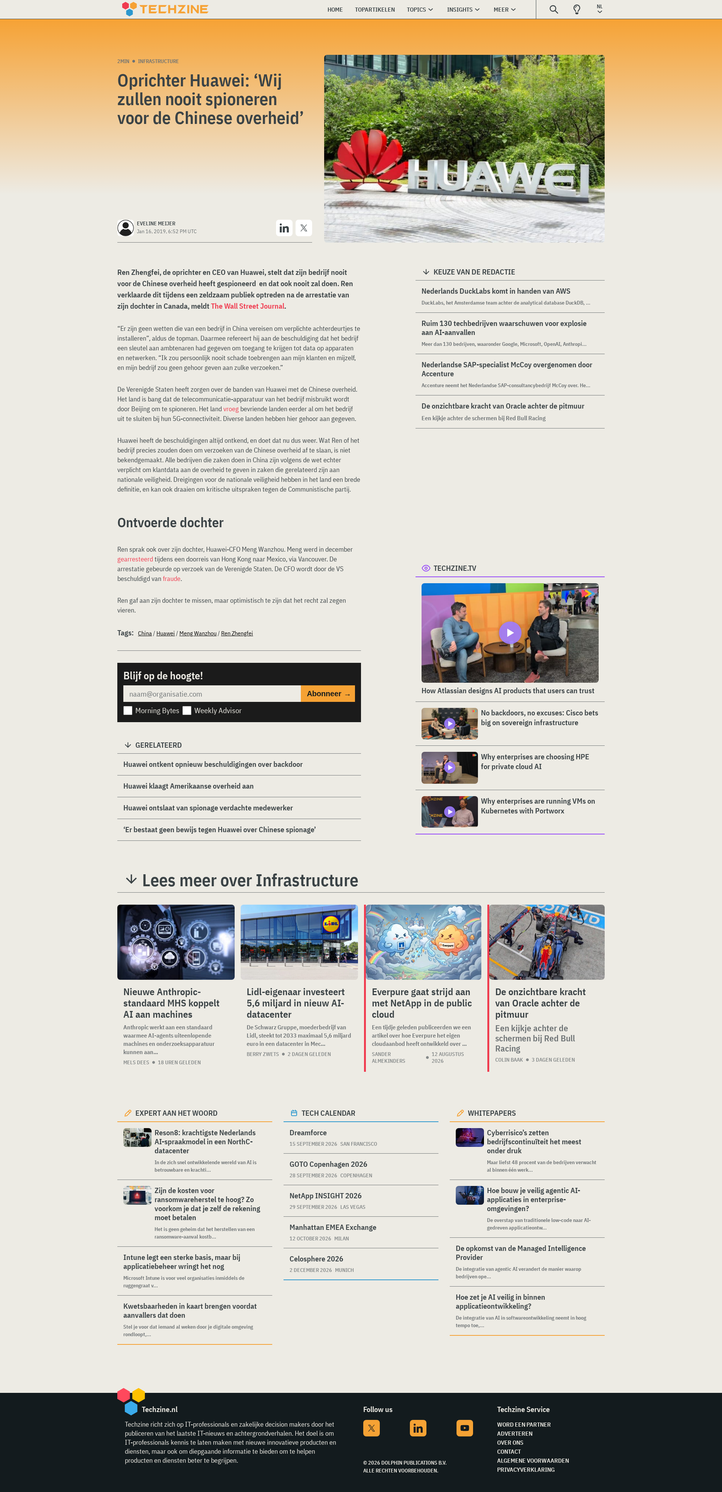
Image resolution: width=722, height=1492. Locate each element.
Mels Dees (136, 1062)
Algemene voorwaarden (533, 1460)
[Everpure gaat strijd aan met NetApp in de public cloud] (423, 942)
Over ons (510, 1442)
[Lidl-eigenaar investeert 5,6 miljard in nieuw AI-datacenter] (299, 942)
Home (335, 9)
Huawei (165, 633)
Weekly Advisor (218, 710)
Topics (416, 9)
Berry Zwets (263, 1054)
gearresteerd (135, 559)
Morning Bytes (157, 710)
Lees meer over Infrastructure (250, 879)
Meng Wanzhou (198, 633)
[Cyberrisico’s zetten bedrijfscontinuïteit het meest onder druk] (470, 1151)
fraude (171, 578)
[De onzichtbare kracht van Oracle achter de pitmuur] (547, 942)
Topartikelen (375, 9)
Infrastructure (158, 61)
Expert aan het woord (176, 1113)
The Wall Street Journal (247, 306)
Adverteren (514, 1433)
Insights (460, 9)
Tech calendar (328, 1113)
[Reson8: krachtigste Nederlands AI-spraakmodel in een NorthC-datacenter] (137, 1151)
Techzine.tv (455, 568)
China (145, 633)
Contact (509, 1451)
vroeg (231, 408)
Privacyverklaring (526, 1469)
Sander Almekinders (388, 1057)
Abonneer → (329, 693)
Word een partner (524, 1424)
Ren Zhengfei (237, 633)
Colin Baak (509, 1059)
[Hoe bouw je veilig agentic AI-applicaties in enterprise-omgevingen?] (470, 1208)
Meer (501, 9)
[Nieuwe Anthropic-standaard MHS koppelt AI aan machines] (176, 942)
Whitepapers (492, 1113)
